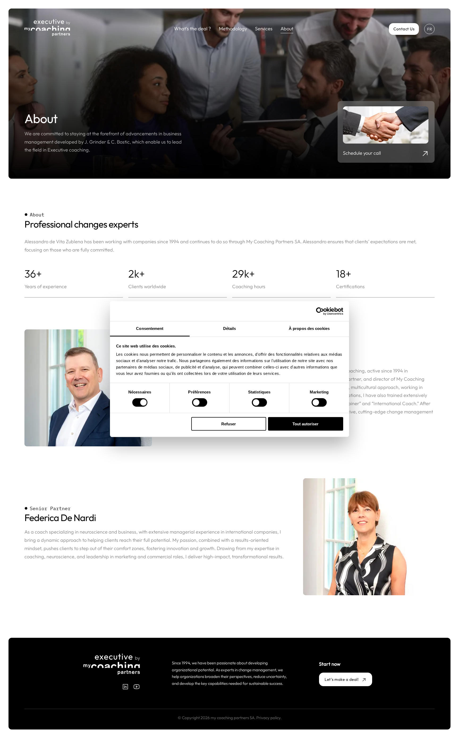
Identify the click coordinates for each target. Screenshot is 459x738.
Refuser (228, 424)
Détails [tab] (229, 328)
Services (264, 29)
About (286, 29)
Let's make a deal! (342, 679)
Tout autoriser (305, 424)
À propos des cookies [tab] (309, 328)
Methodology (233, 29)
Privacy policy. (269, 717)
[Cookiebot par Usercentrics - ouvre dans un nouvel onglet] (320, 311)
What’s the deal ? (192, 29)
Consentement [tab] (149, 328)
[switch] (199, 402)
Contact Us (403, 28)
